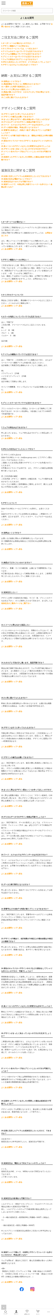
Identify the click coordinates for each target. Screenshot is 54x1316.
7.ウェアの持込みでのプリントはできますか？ (19, 59)
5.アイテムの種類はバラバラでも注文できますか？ (21, 54)
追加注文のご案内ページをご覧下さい (16, 603)
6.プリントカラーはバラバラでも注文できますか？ (21, 57)
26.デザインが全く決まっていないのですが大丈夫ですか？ (24, 149)
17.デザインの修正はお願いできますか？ (17, 117)
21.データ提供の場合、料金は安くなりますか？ (20, 127)
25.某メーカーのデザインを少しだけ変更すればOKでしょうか (25, 146)
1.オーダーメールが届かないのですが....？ (18, 43)
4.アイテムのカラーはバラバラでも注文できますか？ (22, 51)
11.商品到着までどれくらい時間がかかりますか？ (21, 84)
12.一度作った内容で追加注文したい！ (16, 87)
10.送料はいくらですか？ (11, 81)
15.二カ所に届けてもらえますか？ (14, 97)
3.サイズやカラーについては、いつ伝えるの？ (19, 49)
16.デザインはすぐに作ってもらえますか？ (18, 114)
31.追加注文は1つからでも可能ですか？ (17, 182)
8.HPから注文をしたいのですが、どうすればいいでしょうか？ (26, 62)
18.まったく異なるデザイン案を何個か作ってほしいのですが (25, 119)
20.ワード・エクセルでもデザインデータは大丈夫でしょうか (25, 125)
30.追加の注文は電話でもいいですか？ (16, 179)
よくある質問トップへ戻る (11, 249)
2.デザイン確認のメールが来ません (15, 46)
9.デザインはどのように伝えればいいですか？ (19, 65)
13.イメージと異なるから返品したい (15, 89)
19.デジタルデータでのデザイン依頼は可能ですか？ (21, 122)
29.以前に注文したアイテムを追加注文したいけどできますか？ (26, 176)
